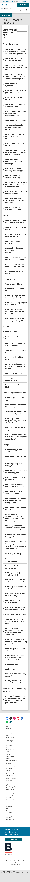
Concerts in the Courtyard (10, 776)
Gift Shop (8, 747)
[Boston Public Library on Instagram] (14, 718)
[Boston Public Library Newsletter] (10, 722)
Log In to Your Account (12, 784)
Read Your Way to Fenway (10, 819)
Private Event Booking (11, 791)
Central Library (9, 730)
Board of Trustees (10, 743)
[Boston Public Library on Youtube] (18, 718)
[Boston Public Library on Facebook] (7, 718)
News (7, 751)
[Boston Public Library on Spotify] (7, 722)
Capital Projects (10, 737)
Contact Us (8, 758)
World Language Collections (10, 816)
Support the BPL (10, 756)
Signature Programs (11, 793)
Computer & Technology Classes (11, 772)
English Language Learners (10, 800)
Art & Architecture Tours (10, 734)
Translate (24, 1)
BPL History (9, 745)
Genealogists (9, 804)
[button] (2, 5)
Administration (9, 742)
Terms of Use (9, 861)
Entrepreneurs (9, 803)
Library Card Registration (9, 781)
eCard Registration (11, 778)
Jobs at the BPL (10, 749)
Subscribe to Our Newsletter (10, 753)
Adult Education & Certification (10, 767)
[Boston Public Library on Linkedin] (22, 718)
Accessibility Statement (15, 862)
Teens (7, 810)
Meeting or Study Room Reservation (11, 786)
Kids (7, 808)
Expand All (23, 30)
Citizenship (8, 797)
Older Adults (9, 812)
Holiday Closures (10, 732)
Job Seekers (9, 806)
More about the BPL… (11, 760)
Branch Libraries (10, 728)
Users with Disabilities (11, 814)
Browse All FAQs (10, 765)
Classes (8, 770)
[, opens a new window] (8, 854)
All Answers (7, 37)
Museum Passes (10, 789)
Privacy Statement (19, 861)
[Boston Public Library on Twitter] (10, 718)
